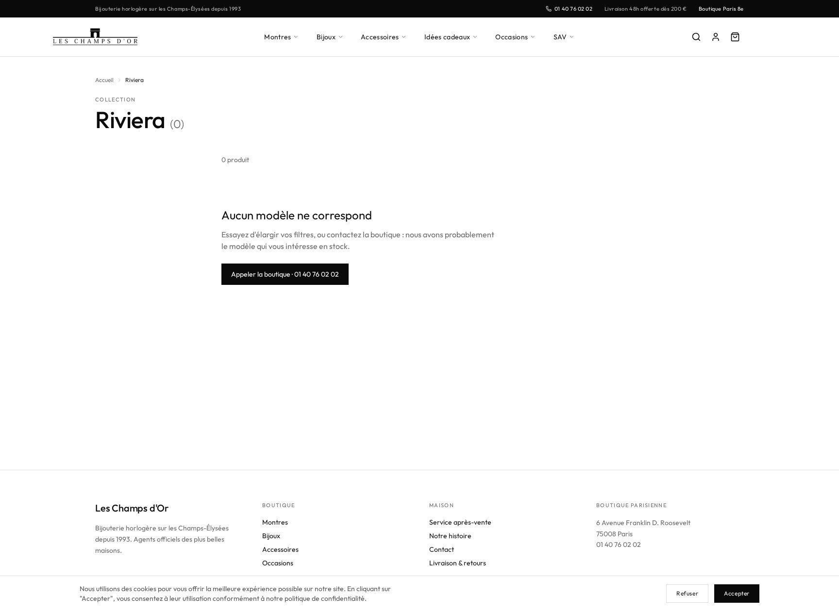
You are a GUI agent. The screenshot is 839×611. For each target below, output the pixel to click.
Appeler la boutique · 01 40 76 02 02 (285, 274)
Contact (441, 549)
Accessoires (380, 37)
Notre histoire (450, 535)
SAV (560, 37)
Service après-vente (460, 522)
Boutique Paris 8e (721, 8)
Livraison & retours (457, 563)
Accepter (737, 593)
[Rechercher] (696, 37)
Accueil (104, 79)
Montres (277, 37)
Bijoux (326, 37)
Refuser (687, 593)
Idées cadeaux (447, 37)
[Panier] (735, 37)
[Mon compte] (715, 37)
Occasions (511, 37)
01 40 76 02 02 (573, 8)
